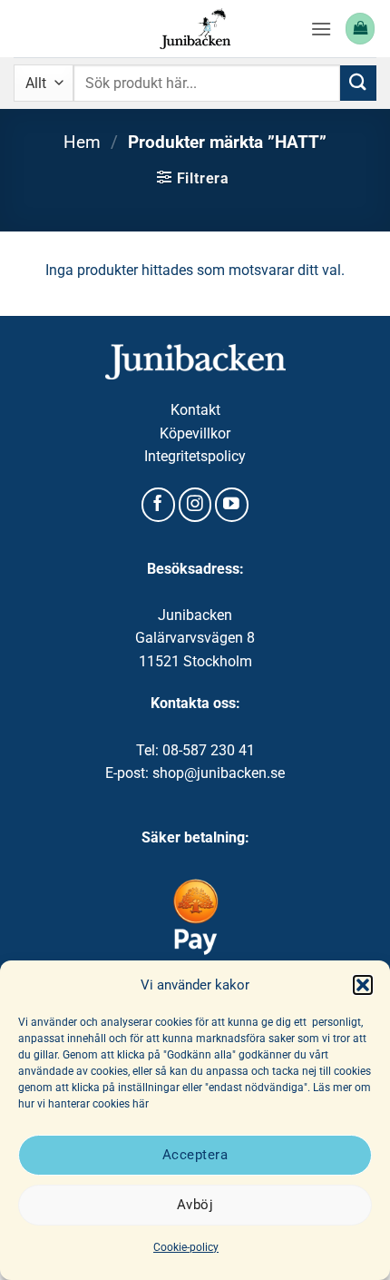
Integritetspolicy (195, 456)
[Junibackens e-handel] (195, 28)
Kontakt (195, 409)
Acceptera (195, 1155)
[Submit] (358, 83)
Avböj (195, 1204)
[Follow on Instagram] (195, 504)
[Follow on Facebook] (158, 504)
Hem (82, 142)
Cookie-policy (186, 1247)
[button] (363, 985)
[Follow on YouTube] (232, 504)
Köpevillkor (195, 433)
